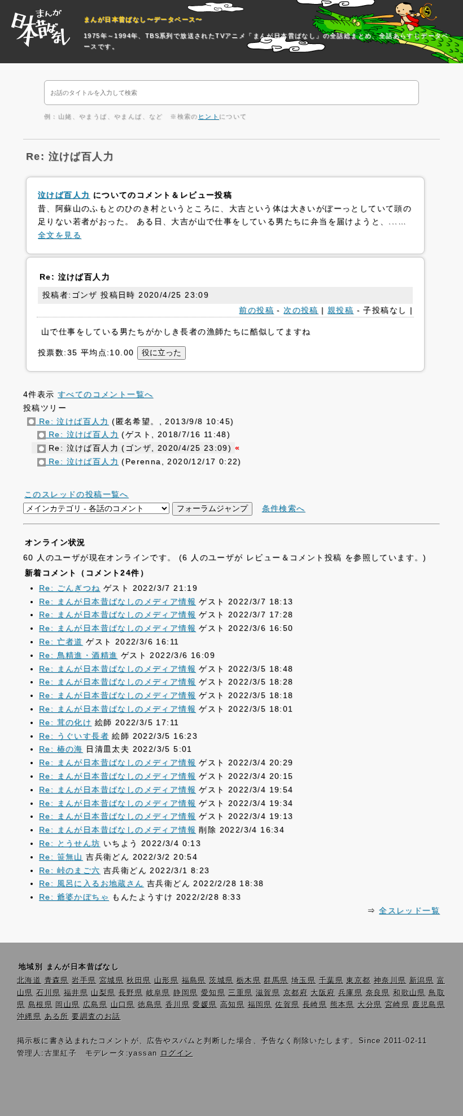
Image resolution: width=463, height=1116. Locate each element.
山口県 (123, 1005)
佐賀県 (287, 1005)
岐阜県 (158, 993)
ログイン (176, 1053)
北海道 (29, 980)
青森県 (57, 980)
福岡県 (260, 1005)
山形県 (166, 980)
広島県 (95, 1005)
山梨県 (103, 993)
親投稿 (340, 310)
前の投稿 (256, 310)
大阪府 (323, 993)
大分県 (369, 1005)
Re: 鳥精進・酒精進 (78, 655)
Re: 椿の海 (61, 748)
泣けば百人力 (64, 194)
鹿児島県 (428, 1005)
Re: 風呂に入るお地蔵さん (91, 883)
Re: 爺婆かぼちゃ (74, 896)
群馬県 (276, 980)
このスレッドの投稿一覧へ (76, 494)
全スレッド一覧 (409, 910)
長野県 (131, 993)
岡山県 (67, 1005)
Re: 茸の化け (65, 722)
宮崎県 (397, 1005)
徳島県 (150, 1005)
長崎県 (315, 1005)
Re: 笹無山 (61, 856)
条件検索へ (283, 508)
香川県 (177, 1005)
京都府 (295, 993)
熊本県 (342, 1005)
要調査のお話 (96, 1017)
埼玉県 (303, 980)
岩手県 (84, 980)
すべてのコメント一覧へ (105, 394)
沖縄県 (29, 1017)
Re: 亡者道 (61, 641)
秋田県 (138, 980)
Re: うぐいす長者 (74, 735)
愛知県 (213, 993)
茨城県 (221, 980)
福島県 (194, 980)
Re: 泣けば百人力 (72, 421)
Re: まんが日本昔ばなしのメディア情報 (117, 601)
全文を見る (59, 234)
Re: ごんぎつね (70, 587)
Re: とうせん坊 (70, 843)
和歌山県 (409, 993)
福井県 (76, 993)
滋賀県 (268, 993)
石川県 (48, 993)
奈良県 (378, 993)
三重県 (240, 993)
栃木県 (249, 980)
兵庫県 (350, 993)
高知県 (232, 1005)
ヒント (208, 116)
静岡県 (185, 993)
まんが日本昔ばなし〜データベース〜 (143, 19)
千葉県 (331, 980)
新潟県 (421, 980)
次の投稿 (300, 310)
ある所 (57, 1017)
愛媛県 (205, 1005)
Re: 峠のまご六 (70, 870)
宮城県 (111, 980)
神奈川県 (390, 980)
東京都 (358, 980)
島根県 (40, 1005)
